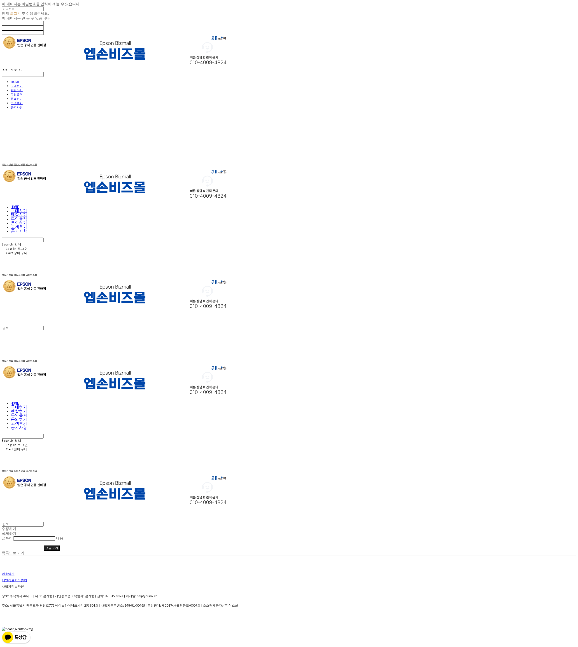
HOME (15, 82)
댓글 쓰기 (52, 548)
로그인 (15, 13)
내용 (59, 538)
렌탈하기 (17, 90)
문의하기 (17, 99)
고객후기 (17, 103)
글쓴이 (7, 538)
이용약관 (8, 574)
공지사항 (17, 107)
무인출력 (17, 94)
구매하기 (17, 86)
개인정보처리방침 (14, 580)
